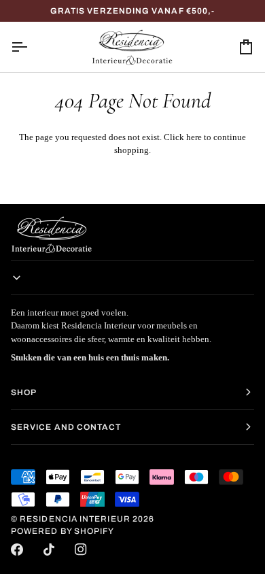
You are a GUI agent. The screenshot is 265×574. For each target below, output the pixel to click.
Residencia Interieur (75, 519)
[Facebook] (17, 549)
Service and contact (66, 427)
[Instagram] (81, 549)
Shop (24, 392)
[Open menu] (31, 47)
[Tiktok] (48, 549)
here (194, 137)
